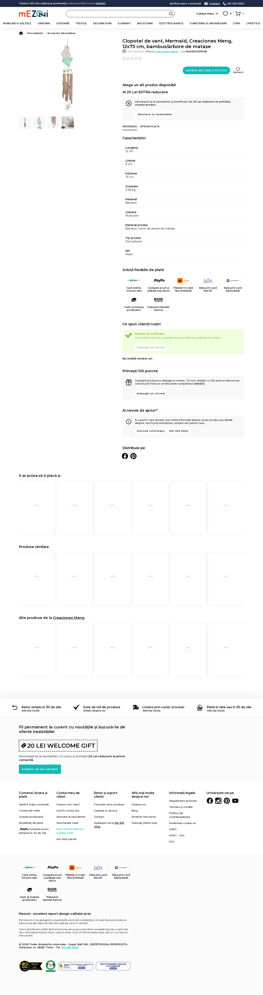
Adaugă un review (151, 347)
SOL (171, 841)
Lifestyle (253, 23)
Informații (129, 126)
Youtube (235, 801)
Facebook (210, 801)
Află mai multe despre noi (143, 794)
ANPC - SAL (177, 835)
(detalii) (199, 383)
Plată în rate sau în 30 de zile (229, 707)
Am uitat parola (66, 839)
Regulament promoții (183, 800)
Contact (214, 3)
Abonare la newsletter (155, 114)
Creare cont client (68, 804)
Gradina (44, 23)
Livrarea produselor (31, 816)
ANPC (173, 829)
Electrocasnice (171, 23)
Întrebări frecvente (144, 816)
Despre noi (139, 804)
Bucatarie (145, 23)
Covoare (62, 23)
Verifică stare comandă (185, 3)
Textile (81, 23)
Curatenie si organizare (208, 23)
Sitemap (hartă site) (144, 822)
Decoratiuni (102, 23)
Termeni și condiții (181, 806)
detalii (100, 3)
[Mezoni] (21, 33)
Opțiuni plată (149, 126)
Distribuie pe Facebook (125, 456)
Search (171, 13)
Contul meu (205, 13)
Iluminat (124, 23)
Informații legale (182, 793)
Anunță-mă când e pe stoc (206, 70)
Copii (236, 23)
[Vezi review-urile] (183, 58)
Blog (135, 810)
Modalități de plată (31, 822)
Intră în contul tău (67, 810)
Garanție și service (105, 810)
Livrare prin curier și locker (163, 707)
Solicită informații (151, 430)
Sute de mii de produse (101, 707)
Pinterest (227, 801)
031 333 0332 (235, 3)
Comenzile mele (29, 810)
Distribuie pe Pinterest (133, 456)
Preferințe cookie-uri (182, 823)
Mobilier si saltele (17, 23)
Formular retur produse (109, 804)
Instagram (218, 801)
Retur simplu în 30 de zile (41, 707)
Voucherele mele (67, 822)
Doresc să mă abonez (40, 769)
